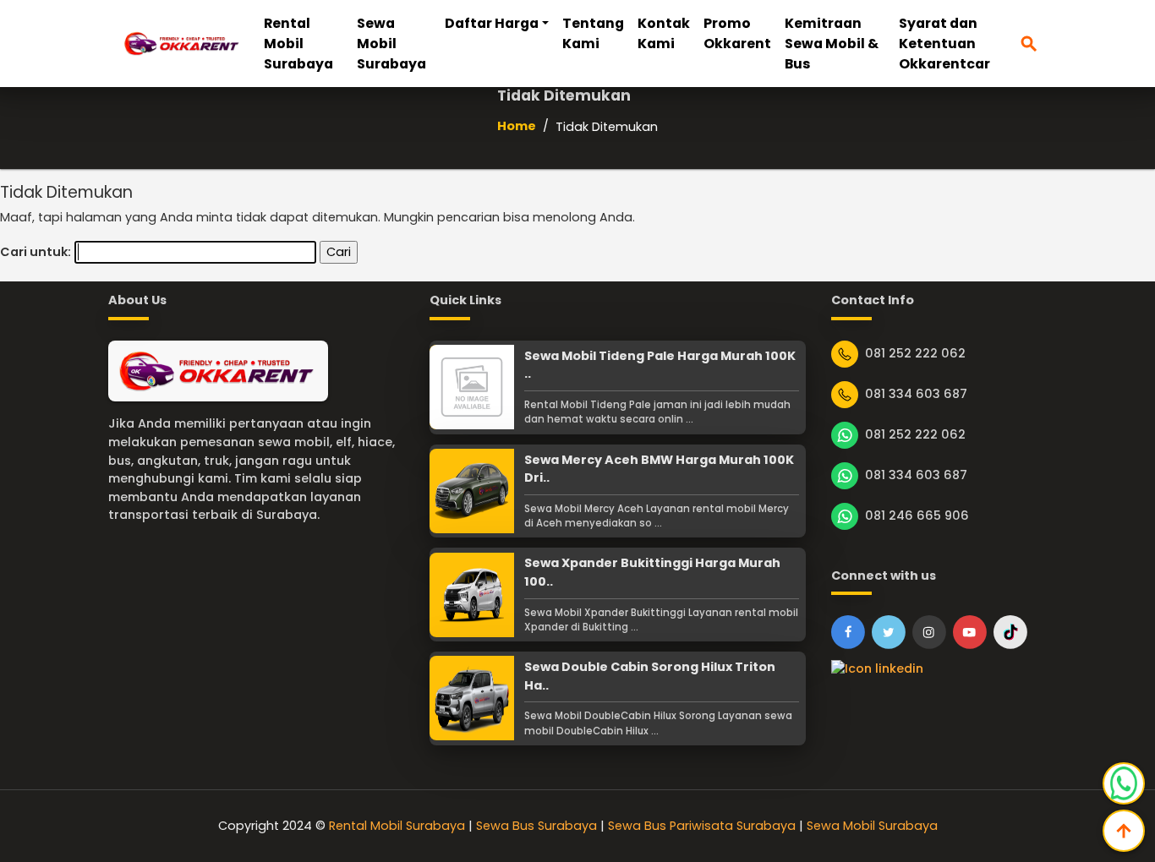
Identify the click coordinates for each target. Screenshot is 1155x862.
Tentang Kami (593, 33)
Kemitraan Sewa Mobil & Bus (832, 44)
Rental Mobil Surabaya (298, 44)
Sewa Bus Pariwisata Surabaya (702, 825)
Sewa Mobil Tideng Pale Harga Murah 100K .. (660, 365)
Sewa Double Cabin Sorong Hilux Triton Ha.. (649, 676)
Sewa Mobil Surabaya (391, 44)
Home (516, 125)
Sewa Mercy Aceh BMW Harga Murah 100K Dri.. (659, 469)
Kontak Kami (664, 33)
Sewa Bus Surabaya (536, 825)
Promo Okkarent (737, 33)
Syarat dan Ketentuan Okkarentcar (944, 44)
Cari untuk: (35, 251)
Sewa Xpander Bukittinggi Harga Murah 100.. (652, 572)
